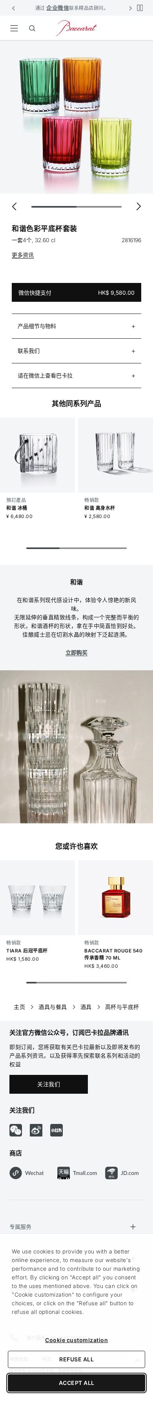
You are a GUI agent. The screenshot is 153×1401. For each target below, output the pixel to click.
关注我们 (48, 1084)
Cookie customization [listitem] (76, 1340)
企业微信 (57, 7)
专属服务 (20, 1226)
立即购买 (76, 652)
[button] (13, 8)
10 (122, 982)
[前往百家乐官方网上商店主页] (76, 27)
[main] (76, 518)
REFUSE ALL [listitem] (76, 1359)
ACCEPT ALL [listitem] (77, 1382)
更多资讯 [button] (23, 255)
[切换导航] (14, 28)
